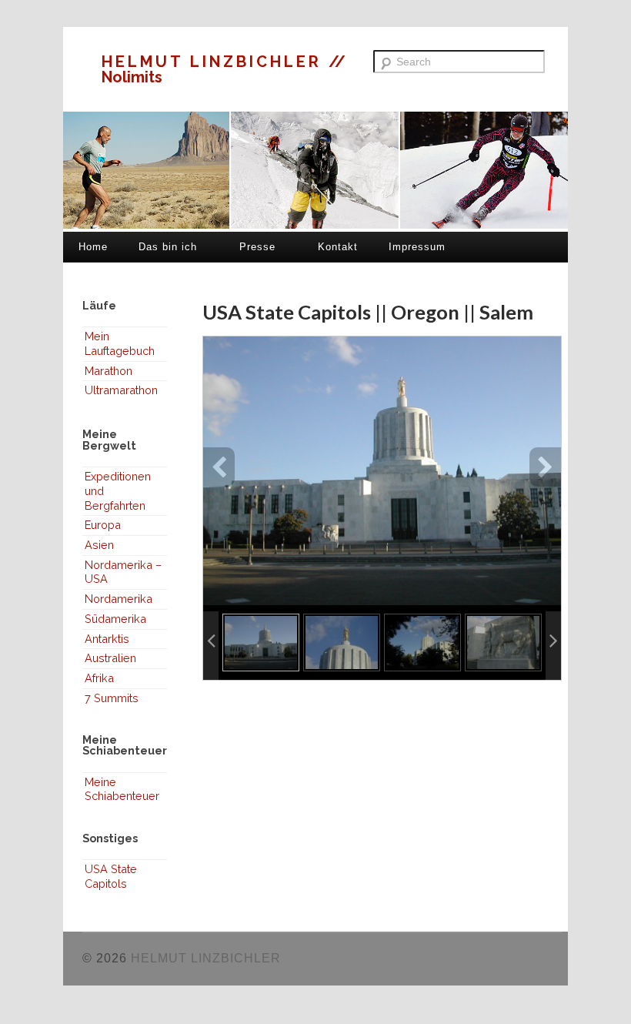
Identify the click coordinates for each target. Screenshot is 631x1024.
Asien (99, 544)
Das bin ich (168, 247)
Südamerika (115, 618)
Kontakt (338, 247)
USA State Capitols (111, 876)
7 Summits (112, 697)
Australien (110, 657)
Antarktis (107, 638)
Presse (257, 247)
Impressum (417, 247)
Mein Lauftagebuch (120, 343)
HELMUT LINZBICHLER (215, 61)
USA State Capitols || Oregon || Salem (367, 311)
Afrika (99, 677)
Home (93, 247)
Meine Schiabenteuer (122, 789)
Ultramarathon (121, 390)
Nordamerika (118, 598)
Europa (103, 524)
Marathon (108, 370)
